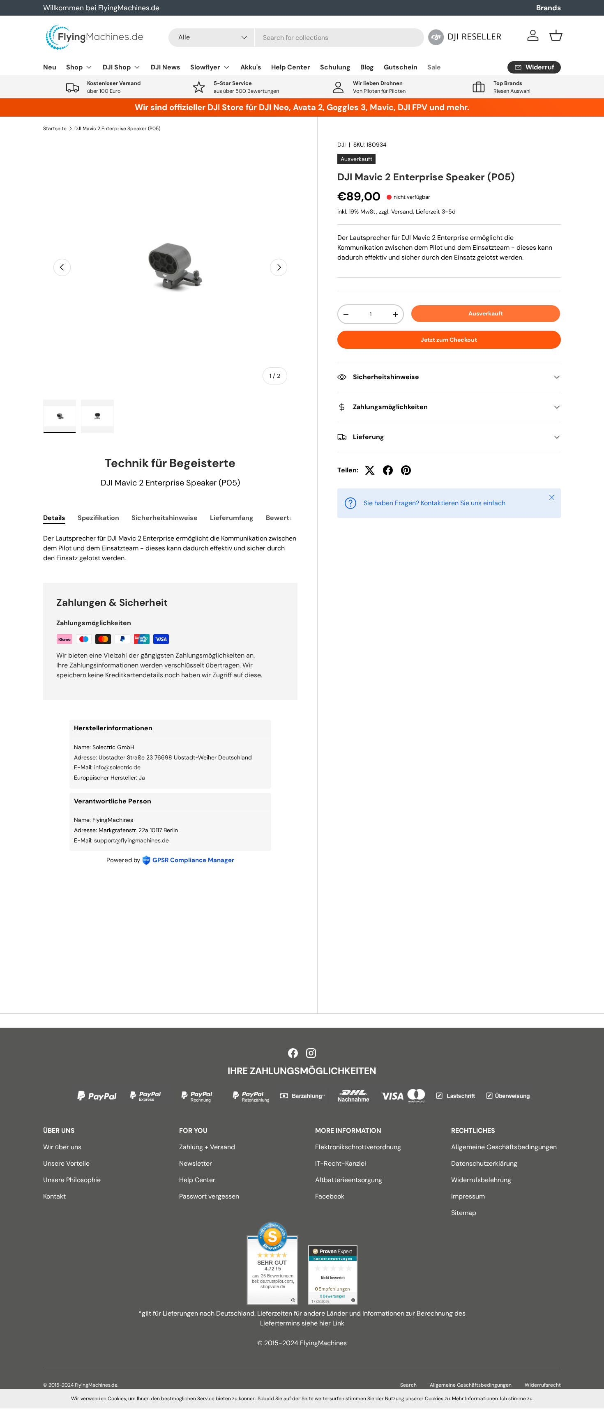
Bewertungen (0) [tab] (293, 517)
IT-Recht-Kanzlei (340, 1163)
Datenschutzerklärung (484, 1163)
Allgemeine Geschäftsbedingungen (504, 1147)
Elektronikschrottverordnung (358, 1147)
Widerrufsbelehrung (481, 1180)
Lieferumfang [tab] (232, 517)
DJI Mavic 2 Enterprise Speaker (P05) (117, 128)
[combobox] (296, 37)
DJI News (165, 67)
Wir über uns (62, 1147)
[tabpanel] (170, 548)
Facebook (329, 1196)
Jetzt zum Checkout (449, 339)
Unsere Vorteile (66, 1163)
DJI (341, 144)
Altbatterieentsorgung (348, 1180)
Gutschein (400, 67)
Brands (548, 7)
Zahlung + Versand (207, 1147)
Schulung (335, 67)
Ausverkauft (485, 313)
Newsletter (195, 1163)
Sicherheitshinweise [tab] (164, 517)
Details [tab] (54, 517)
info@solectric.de (117, 767)
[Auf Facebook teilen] (388, 470)
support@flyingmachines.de (131, 840)
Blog (367, 67)
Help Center (290, 67)
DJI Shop (117, 67)
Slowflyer (205, 67)
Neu (49, 67)
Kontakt (54, 1196)
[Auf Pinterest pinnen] (406, 470)
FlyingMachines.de (96, 1385)
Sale (434, 67)
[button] (556, 35)
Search (408, 1385)
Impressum (468, 1196)
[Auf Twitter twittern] (370, 470)
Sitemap (463, 1212)
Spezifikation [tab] (98, 517)
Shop (74, 67)
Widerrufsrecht (543, 1385)
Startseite (55, 128)
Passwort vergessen (209, 1196)
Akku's (250, 67)
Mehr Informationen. (475, 1398)
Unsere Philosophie (72, 1180)
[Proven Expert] (332, 1275)
